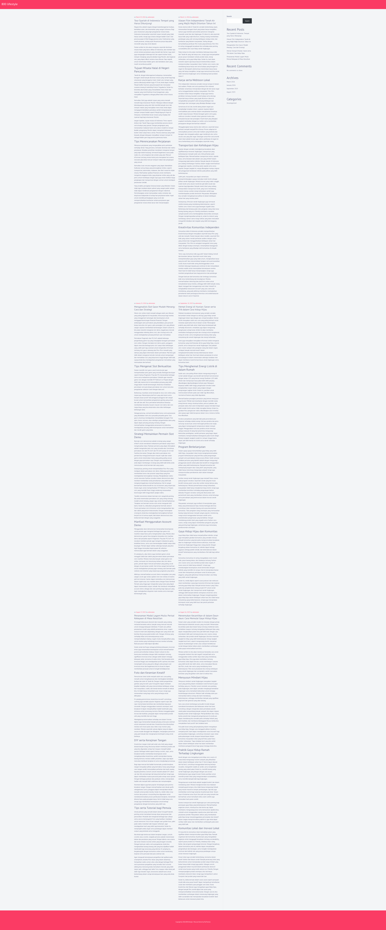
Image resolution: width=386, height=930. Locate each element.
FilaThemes (207, 922)
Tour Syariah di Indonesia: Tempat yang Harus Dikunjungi (154, 22)
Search (229, 16)
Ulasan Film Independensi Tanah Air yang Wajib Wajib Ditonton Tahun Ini (197, 22)
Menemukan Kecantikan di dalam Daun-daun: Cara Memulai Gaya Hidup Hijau (198, 617)
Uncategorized (231, 103)
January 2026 (231, 85)
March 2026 (231, 82)
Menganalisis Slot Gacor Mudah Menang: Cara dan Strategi (154, 308)
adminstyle (151, 17)
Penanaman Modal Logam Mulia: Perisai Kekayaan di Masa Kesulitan (154, 617)
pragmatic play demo (167, 571)
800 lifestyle (10, 4)
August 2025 (231, 92)
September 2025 (232, 89)
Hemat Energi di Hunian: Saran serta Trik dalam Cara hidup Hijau (197, 308)
